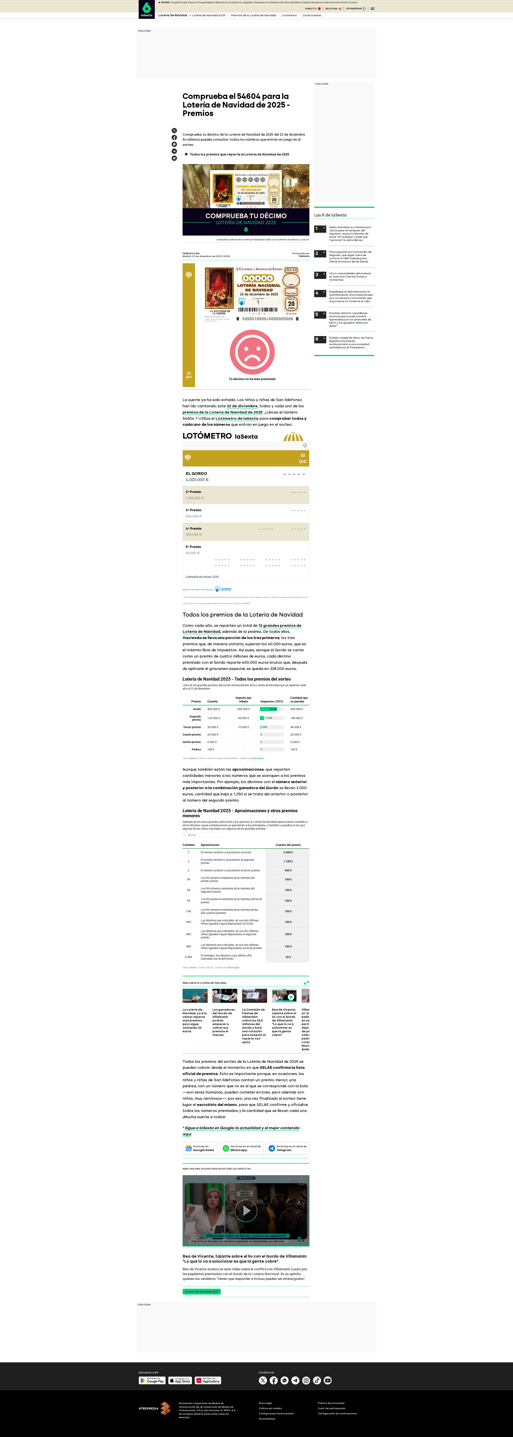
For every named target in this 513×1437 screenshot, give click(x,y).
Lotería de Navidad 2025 (208, 15)
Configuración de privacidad (276, 1413)
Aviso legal (265, 1403)
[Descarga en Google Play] (152, 1383)
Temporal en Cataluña (266, 2)
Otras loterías (311, 15)
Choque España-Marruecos (212, 2)
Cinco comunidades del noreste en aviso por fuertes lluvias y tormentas (350, 276)
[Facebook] (274, 1383)
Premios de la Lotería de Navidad (253, 15)
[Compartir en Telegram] (174, 153)
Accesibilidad (267, 1418)
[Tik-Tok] (317, 1383)
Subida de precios (312, 2)
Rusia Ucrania (349, 2)
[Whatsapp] (284, 1383)
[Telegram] (295, 1383)
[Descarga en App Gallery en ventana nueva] (208, 1383)
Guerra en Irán (332, 2)
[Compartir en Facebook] (174, 139)
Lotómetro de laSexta (236, 418)
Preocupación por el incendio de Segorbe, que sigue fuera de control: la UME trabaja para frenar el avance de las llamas (350, 256)
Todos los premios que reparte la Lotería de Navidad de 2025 (239, 154)
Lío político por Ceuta (183, 2)
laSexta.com (191, 253)
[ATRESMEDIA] (156, 1411)
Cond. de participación (331, 1408)
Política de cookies (270, 1408)
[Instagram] (306, 1383)
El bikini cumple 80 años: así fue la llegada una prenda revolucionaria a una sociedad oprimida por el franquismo (351, 342)
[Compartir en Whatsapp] (174, 146)
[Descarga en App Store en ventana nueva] (180, 1383)
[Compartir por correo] (174, 160)
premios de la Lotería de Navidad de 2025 (223, 412)
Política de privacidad (331, 1403)
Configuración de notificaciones (337, 1413)
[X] (174, 132)
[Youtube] (328, 1383)
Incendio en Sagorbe (240, 2)
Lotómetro (289, 15)
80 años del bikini (290, 2)
